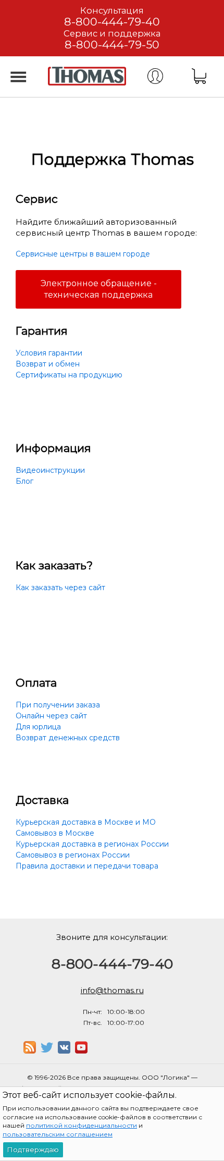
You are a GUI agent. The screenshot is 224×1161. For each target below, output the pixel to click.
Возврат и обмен (48, 364)
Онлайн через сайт (51, 715)
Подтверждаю (33, 1149)
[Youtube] (81, 1050)
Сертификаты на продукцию (69, 375)
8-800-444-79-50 (112, 44)
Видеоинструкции (50, 470)
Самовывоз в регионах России (73, 855)
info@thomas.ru (112, 990)
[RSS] (29, 1050)
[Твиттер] (47, 1050)
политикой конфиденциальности (81, 1125)
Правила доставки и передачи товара (87, 866)
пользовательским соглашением (58, 1134)
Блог (24, 481)
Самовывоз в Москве (55, 833)
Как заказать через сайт (60, 587)
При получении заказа (58, 705)
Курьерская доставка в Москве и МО (86, 822)
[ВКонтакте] (64, 1050)
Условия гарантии (49, 353)
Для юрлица (38, 726)
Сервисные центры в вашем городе (83, 254)
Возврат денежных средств (68, 737)
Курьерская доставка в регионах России (92, 844)
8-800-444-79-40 (112, 21)
